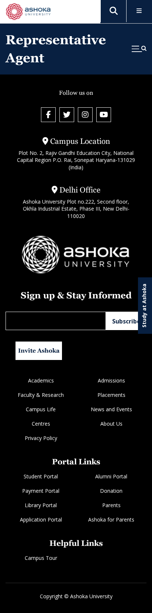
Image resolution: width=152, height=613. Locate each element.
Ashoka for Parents (111, 519)
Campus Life (41, 409)
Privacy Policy (41, 437)
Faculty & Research (41, 394)
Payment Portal (40, 490)
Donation (111, 490)
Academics (41, 380)
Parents (111, 505)
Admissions (111, 380)
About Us (111, 423)
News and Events (111, 409)
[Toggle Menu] (139, 11)
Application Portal (41, 519)
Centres (41, 423)
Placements (111, 394)
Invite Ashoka (39, 350)
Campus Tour (41, 557)
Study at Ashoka (144, 306)
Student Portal (41, 476)
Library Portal (41, 505)
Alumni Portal (111, 476)
